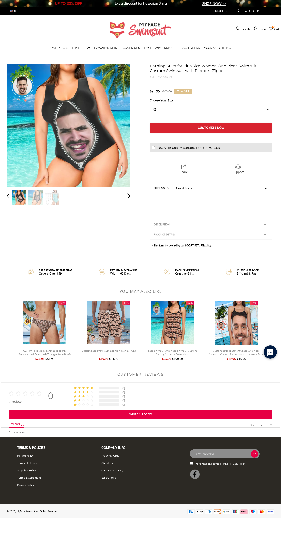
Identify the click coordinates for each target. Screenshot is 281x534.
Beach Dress (189, 48)
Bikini (76, 48)
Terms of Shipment (29, 463)
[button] (16, 124)
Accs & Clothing (217, 48)
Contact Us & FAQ (112, 470)
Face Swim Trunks (159, 48)
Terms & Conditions (29, 477)
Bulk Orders (108, 477)
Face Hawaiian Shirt (102, 48)
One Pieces (59, 48)
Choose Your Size (161, 100)
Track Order (250, 11)
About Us (107, 463)
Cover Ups (131, 48)
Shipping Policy (26, 470)
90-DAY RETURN (194, 245)
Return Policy (25, 455)
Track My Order (110, 455)
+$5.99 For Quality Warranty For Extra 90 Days (188, 148)
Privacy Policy (25, 485)
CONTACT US (219, 11)
